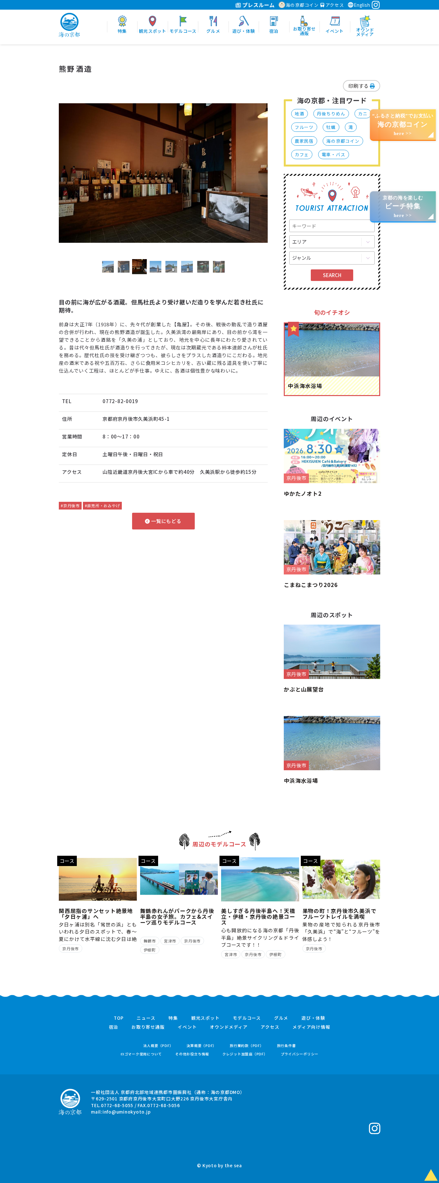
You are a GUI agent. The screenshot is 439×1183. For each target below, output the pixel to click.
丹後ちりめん (331, 113)
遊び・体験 (313, 1018)
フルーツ (304, 127)
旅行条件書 (286, 1045)
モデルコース (247, 1018)
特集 (173, 1018)
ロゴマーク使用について (141, 1054)
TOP (118, 1018)
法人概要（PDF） (158, 1045)
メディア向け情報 (311, 1027)
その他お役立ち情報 (192, 1054)
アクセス (334, 5)
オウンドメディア (228, 1027)
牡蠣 (331, 127)
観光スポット (205, 1018)
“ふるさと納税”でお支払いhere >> (403, 124)
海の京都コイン (302, 5)
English (362, 5)
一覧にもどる (165, 521)
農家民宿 (304, 141)
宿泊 (114, 1027)
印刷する (359, 85)
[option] (163, 173)
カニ (363, 113)
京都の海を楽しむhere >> (403, 206)
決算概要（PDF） (201, 1045)
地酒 (299, 113)
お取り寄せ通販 (148, 1027)
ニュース (146, 1018)
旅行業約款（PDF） (247, 1045)
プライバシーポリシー (300, 1054)
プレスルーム (258, 5)
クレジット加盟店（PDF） (245, 1054)
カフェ (302, 154)
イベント (187, 1027)
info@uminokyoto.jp (127, 1111)
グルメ (281, 1018)
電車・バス (333, 154)
